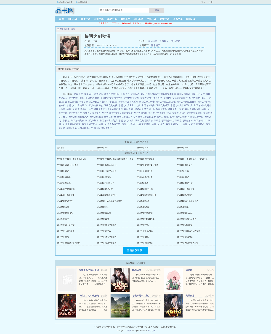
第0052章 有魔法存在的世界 (188, 231)
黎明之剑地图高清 (144, 120)
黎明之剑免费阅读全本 (112, 98)
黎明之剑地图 (97, 117)
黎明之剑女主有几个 (127, 117)
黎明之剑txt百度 (176, 109)
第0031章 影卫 (143, 201)
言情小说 (164, 19)
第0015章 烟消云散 (145, 177)
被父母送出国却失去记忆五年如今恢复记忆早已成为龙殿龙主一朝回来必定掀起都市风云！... (146, 278)
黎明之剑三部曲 (90, 124)
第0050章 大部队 (104, 231)
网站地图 (151, 330)
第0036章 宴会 (183, 207)
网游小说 (125, 19)
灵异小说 (151, 19)
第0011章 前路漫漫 (145, 171)
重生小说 (85, 19)
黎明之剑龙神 (78, 120)
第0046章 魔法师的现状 (106, 225)
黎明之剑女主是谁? (199, 98)
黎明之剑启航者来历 (79, 117)
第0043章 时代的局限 (145, 219)
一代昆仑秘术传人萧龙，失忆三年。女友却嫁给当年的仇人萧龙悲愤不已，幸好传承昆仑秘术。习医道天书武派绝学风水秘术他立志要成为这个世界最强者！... (200, 306)
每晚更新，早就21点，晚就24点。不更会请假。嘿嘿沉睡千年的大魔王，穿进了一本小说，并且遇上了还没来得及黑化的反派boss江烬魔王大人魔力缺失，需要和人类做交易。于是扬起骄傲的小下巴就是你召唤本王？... (146, 309)
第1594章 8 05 (102, 148)
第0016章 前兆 (183, 177)
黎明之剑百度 (76, 113)
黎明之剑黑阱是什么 (164, 120)
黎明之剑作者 (184, 94)
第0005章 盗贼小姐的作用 (67, 165)
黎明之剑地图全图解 (187, 102)
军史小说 (112, 19)
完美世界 (135, 94)
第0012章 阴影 (183, 171)
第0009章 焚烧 (63, 171)
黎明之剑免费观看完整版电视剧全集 (159, 94)
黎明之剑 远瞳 (92, 98)
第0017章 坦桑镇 (64, 183)
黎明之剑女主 (199, 94)
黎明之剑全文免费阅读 (110, 124)
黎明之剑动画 (197, 117)
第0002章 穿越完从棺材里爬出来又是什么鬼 (115, 159)
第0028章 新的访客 (185, 195)
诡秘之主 (78, 94)
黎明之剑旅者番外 (92, 113)
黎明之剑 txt (110, 117)
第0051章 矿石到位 (145, 231)
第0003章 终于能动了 (145, 159)
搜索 (157, 10)
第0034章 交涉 (103, 207)
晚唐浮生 (88, 94)
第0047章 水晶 (143, 225)
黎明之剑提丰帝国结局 (182, 105)
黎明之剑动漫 (69, 29)
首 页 (61, 19)
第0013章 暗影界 (64, 177)
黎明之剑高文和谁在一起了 (80, 109)
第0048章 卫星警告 (185, 225)
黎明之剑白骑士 (147, 102)
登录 (203, 2)
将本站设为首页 (65, 2)
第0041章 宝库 (63, 219)
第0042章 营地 (103, 219)
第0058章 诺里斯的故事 (106, 243)
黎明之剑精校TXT (143, 113)
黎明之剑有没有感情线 (194, 124)
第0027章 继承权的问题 (146, 195)
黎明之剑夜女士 (174, 124)
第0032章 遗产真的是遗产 (187, 201)
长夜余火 (125, 94)
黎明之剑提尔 (149, 105)
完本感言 (155, 45)
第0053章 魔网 (63, 237)
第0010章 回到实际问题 (106, 171)
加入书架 (152, 41)
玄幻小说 (72, 19)
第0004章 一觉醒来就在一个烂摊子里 (192, 159)
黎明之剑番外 (183, 117)
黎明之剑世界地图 (75, 105)
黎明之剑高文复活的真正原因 (109, 109)
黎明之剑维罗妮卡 (166, 117)
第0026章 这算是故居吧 (106, 195)
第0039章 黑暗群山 (145, 213)
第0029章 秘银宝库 (65, 201)
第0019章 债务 (143, 183)
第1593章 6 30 (142, 148)
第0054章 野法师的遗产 (106, 237)
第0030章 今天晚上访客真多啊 (109, 201)
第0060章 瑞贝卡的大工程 (187, 243)
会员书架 (178, 19)
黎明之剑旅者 (92, 120)
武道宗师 (98, 94)
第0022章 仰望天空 (105, 189)
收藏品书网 (83, 2)
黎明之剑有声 (179, 113)
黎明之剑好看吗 (77, 98)
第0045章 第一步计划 (65, 225)
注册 (211, 2)
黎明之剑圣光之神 (184, 120)
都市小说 (99, 19)
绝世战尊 (136, 270)
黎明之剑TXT (201, 120)
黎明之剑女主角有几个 (151, 98)
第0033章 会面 (63, 207)
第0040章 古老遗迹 (185, 213)
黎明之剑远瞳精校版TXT (136, 109)
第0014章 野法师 (104, 177)
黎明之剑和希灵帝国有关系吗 (124, 102)
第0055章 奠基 (143, 237)
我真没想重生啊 (112, 94)
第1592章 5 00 (182, 148)
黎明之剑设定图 (132, 98)
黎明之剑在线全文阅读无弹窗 (136, 124)
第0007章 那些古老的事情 (147, 165)
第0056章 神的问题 (185, 237)
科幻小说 (138, 19)
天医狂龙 (190, 295)
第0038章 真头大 (104, 213)
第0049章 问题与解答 (65, 231)
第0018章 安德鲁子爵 (105, 183)
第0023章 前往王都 (145, 189)
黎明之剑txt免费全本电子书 (80, 128)
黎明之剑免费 (111, 105)
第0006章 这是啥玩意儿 (106, 165)
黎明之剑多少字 (193, 109)
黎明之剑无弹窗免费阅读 (176, 98)
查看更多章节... (135, 250)
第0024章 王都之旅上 (185, 189)
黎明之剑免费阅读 (94, 105)
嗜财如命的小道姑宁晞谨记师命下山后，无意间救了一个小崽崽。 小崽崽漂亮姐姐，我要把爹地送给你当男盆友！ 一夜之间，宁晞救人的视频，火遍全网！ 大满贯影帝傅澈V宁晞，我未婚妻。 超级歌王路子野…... (95, 309)
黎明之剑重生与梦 (109, 120)
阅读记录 (191, 19)
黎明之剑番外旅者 (147, 117)
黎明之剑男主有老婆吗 (97, 102)
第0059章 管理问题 (145, 243)
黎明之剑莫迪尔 (127, 120)
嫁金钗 (189, 270)
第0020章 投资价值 (185, 183)
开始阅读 (176, 41)
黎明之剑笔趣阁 (195, 113)
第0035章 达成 (143, 207)
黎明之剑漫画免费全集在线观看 (118, 113)
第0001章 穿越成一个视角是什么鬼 (71, 159)
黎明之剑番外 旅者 (162, 113)
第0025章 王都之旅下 (65, 195)
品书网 (60, 29)
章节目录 (164, 41)
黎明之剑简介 (158, 124)
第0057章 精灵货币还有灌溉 (68, 243)
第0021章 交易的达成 (65, 189)
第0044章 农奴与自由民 (186, 219)
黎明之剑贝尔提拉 (103, 128)
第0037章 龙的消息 (65, 213)
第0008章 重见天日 (185, 165)
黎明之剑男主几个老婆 (130, 105)
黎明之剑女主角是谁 (166, 102)
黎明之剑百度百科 (158, 109)
